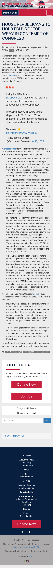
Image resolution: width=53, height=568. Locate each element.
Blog (27, 474)
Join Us (26, 396)
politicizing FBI (29, 352)
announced (11, 75)
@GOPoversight (14, 97)
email (31, 556)
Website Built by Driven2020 (26, 547)
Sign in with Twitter (27, 408)
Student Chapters (26, 496)
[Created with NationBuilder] (26, 561)
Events (26, 513)
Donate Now (26, 385)
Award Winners (26, 477)
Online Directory (27, 516)
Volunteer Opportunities (26, 499)
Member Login (10, 12)
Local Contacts (26, 465)
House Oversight (15, 352)
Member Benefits (26, 488)
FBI (7, 352)
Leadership (27, 462)
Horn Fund (26, 505)
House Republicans (42, 352)
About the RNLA (26, 460)
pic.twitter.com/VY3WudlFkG (21, 132)
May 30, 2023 (36, 141)
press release (10, 149)
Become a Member (26, 485)
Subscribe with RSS (15, 436)
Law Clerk (26, 502)
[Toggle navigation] (49, 12)
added (36, 294)
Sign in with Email (28, 413)
